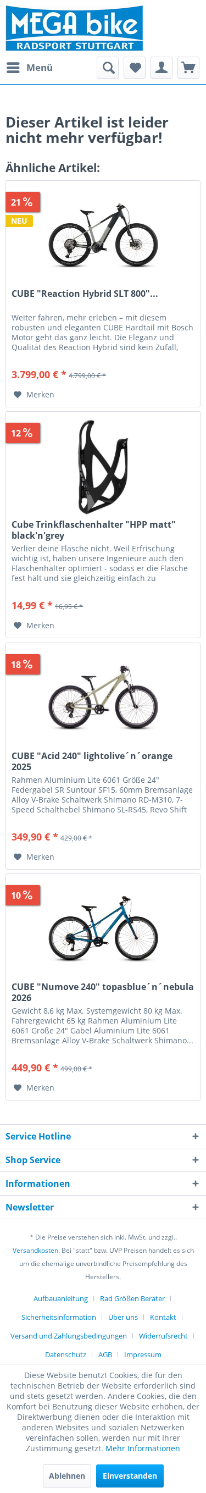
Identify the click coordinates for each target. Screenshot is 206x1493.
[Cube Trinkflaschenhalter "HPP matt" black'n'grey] (103, 466)
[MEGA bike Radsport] (103, 28)
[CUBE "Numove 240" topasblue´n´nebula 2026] (103, 929)
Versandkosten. (36, 1250)
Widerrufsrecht (163, 1336)
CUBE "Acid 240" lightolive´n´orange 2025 (92, 761)
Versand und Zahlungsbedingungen (68, 1336)
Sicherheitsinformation (58, 1317)
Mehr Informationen (142, 1448)
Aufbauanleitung (61, 1298)
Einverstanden (130, 1475)
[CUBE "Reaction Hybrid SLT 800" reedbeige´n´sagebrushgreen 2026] (103, 235)
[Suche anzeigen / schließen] (108, 68)
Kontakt (163, 1317)
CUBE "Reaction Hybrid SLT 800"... (85, 294)
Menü (39, 67)
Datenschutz (65, 1354)
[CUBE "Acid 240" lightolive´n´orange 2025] (103, 698)
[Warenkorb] (188, 68)
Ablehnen (67, 1475)
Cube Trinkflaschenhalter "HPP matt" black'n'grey (94, 530)
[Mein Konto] (161, 68)
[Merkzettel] (135, 68)
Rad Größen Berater (132, 1298)
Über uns (123, 1317)
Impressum (143, 1354)
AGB (105, 1354)
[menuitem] (29, 68)
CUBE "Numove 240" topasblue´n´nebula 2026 (103, 992)
